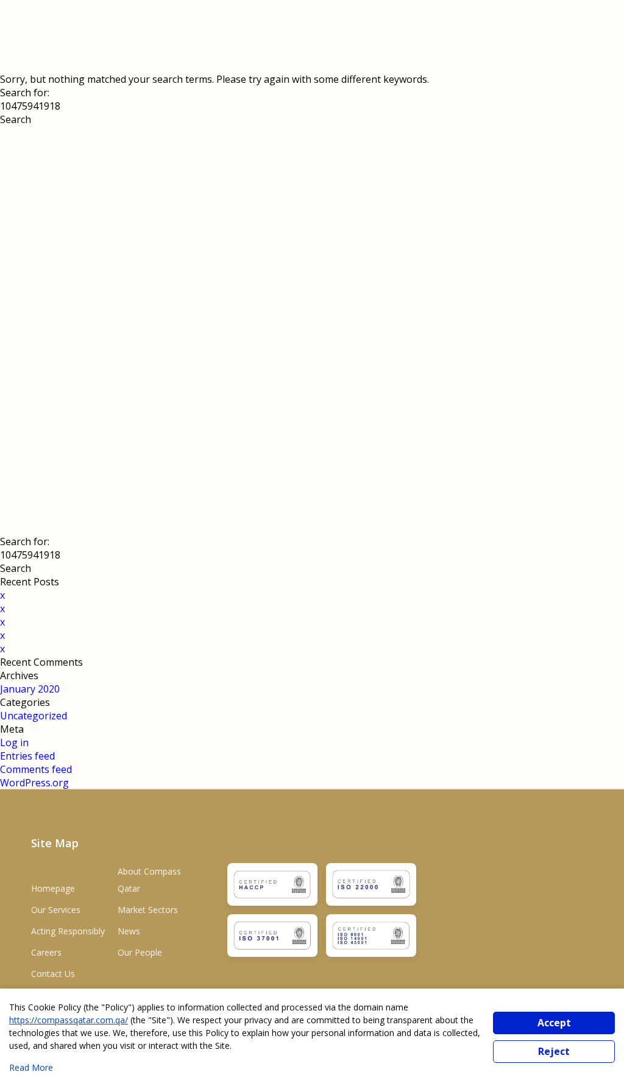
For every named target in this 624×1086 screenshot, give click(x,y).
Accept (554, 1022)
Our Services (55, 909)
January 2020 (30, 689)
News (129, 931)
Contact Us (53, 973)
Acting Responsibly (68, 931)
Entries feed (27, 756)
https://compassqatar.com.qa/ (68, 1020)
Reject (554, 1051)
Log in (14, 742)
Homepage (53, 888)
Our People (140, 952)
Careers (46, 952)
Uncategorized (33, 715)
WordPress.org (34, 782)
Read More (31, 1067)
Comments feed (36, 769)
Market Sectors (148, 909)
